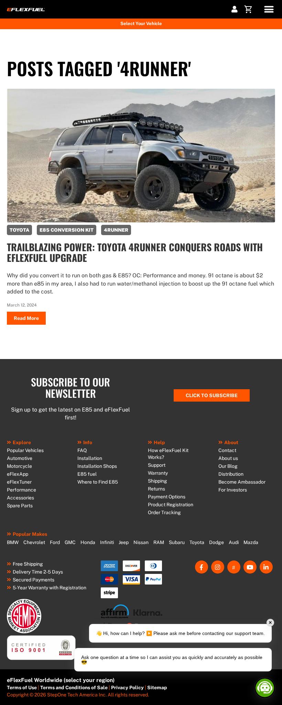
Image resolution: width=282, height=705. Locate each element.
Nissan (141, 542)
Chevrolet (34, 542)
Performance (21, 490)
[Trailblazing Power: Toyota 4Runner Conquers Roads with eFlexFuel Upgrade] (141, 220)
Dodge (216, 542)
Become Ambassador (241, 482)
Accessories (20, 497)
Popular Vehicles (25, 450)
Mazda (250, 542)
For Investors (232, 490)
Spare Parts (20, 505)
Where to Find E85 (97, 482)
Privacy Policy (127, 687)
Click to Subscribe (212, 395)
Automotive (19, 458)
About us (228, 458)
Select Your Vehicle (141, 23)
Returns (156, 489)
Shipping (157, 481)
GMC (70, 542)
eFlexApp (17, 474)
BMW (13, 542)
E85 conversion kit (67, 230)
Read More (26, 318)
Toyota (196, 542)
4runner (116, 230)
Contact (227, 450)
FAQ (82, 450)
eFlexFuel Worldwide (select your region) (61, 680)
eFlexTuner (19, 482)
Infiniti (107, 542)
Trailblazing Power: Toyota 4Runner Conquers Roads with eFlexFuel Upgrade (135, 252)
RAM (158, 542)
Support (156, 465)
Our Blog (228, 466)
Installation (89, 458)
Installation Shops (97, 466)
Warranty (158, 473)
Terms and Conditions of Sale (74, 687)
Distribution (230, 474)
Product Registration (170, 504)
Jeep (124, 542)
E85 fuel (87, 474)
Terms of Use (22, 687)
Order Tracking (164, 512)
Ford (55, 542)
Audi (234, 542)
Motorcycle (19, 466)
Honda (87, 542)
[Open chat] (264, 688)
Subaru (177, 542)
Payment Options (166, 496)
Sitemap (157, 687)
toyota (19, 230)
